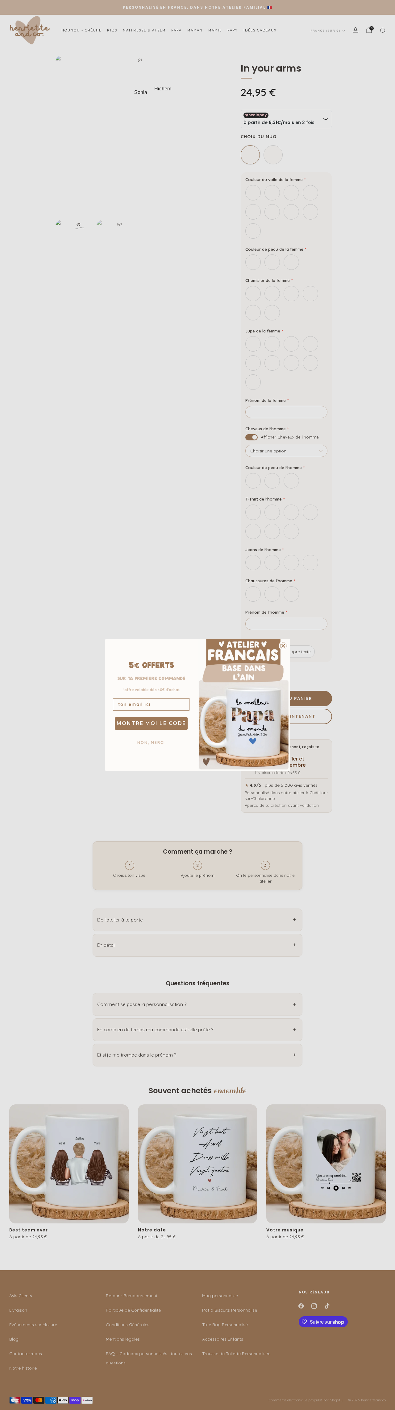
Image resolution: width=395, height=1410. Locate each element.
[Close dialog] (283, 645)
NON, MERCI (151, 742)
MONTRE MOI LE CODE (151, 723)
